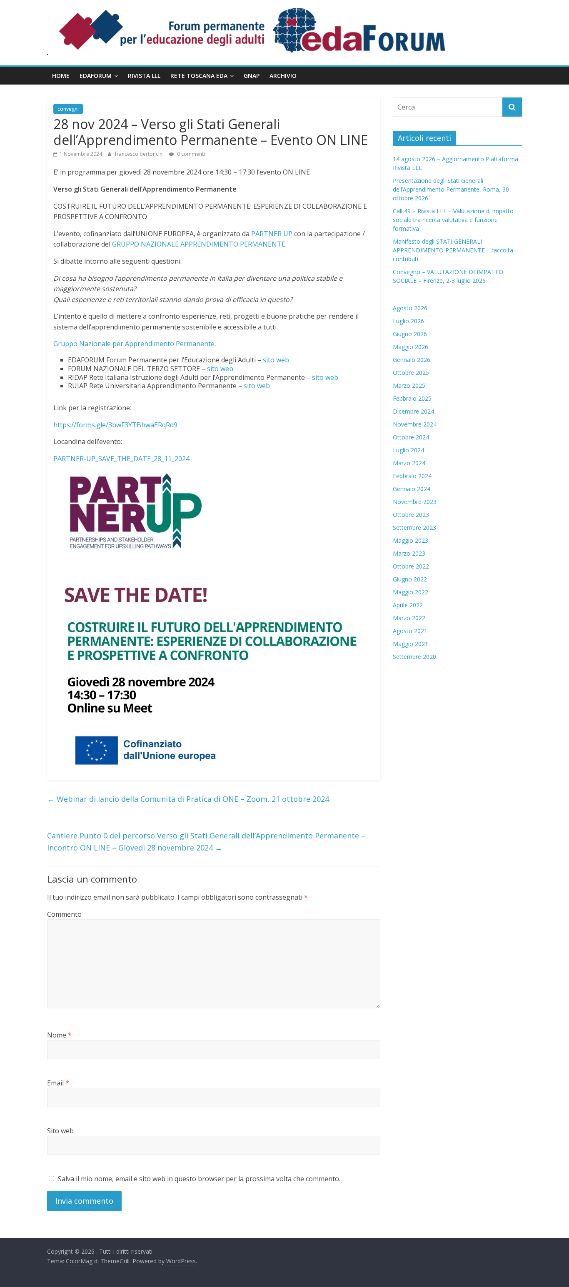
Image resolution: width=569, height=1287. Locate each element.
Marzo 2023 (409, 553)
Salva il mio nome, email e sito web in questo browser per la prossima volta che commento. (199, 1178)
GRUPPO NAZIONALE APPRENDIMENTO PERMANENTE (198, 244)
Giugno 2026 (410, 334)
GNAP (252, 76)
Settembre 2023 (414, 527)
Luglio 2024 (408, 450)
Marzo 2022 (409, 618)
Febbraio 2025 (412, 398)
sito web (276, 359)
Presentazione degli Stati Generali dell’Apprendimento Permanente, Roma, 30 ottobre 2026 (451, 189)
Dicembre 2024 (413, 411)
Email (58, 1082)
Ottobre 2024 (411, 437)
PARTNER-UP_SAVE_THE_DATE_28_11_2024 (121, 458)
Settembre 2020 (414, 657)
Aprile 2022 (408, 605)
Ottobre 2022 (411, 566)
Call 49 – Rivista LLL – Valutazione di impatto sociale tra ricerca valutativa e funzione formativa (453, 219)
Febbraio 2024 (412, 476)
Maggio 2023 (410, 540)
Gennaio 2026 (411, 360)
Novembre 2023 (415, 502)
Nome (59, 1035)
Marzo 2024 (409, 463)
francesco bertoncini (140, 153)
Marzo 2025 (409, 385)
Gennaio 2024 (411, 489)
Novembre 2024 (415, 424)
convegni (68, 108)
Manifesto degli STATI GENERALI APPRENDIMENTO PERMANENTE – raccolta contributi (453, 250)
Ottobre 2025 (411, 373)
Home (61, 76)
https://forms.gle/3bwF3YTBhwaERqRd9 (115, 424)
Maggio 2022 (410, 592)
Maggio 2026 (410, 347)
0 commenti (190, 153)
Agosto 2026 (410, 308)
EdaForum (96, 76)
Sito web (60, 1130)
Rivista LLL (144, 76)
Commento (64, 914)
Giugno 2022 (410, 579)
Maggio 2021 (410, 644)
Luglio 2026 (408, 321)
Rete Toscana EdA (198, 76)
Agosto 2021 (410, 631)
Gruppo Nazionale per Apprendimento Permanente (134, 343)
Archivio (283, 76)
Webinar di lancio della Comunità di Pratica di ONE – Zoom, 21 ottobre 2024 (188, 799)
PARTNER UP (271, 233)
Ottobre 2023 (411, 515)
